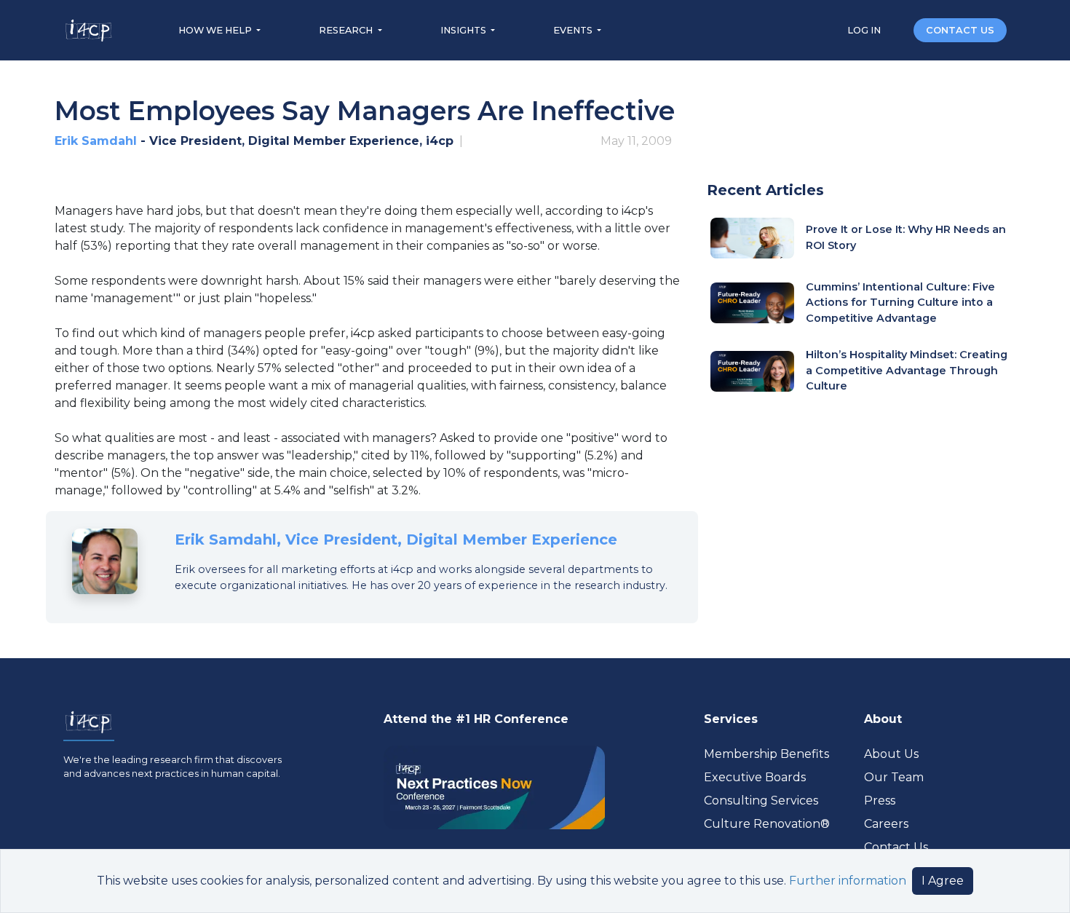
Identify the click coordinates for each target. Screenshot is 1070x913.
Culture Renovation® (767, 824)
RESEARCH (347, 30)
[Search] (898, 29)
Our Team (894, 777)
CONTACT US (960, 30)
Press (879, 800)
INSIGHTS (464, 30)
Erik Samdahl (96, 141)
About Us (891, 754)
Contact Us (896, 847)
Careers (886, 824)
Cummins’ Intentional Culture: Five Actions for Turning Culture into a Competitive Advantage (900, 302)
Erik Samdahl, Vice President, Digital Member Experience (396, 539)
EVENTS (574, 30)
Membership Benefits (766, 754)
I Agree (943, 881)
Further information (847, 881)
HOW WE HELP (216, 30)
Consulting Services (761, 800)
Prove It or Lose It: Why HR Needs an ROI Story (906, 237)
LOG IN (865, 30)
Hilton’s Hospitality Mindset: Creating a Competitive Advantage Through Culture (906, 370)
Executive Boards (755, 777)
